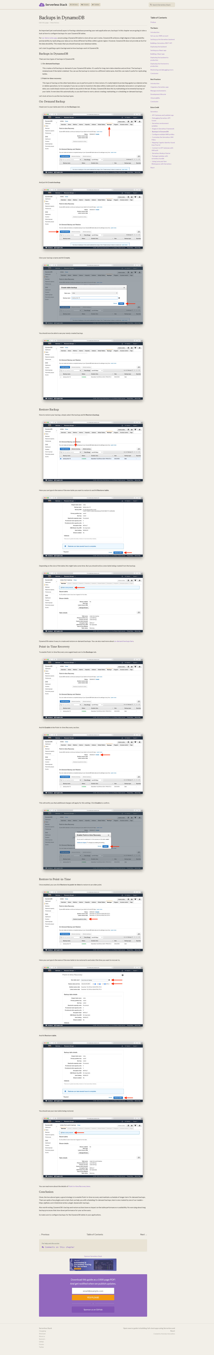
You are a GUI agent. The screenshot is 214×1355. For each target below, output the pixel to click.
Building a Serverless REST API (161, 43)
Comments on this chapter (59, 1247)
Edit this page (44, 23)
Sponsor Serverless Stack (93, 1256)
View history (54, 23)
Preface (153, 22)
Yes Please (93, 1297)
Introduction (154, 32)
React (152, 167)
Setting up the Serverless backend (162, 39)
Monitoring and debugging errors (161, 70)
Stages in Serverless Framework (163, 129)
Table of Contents (95, 1234)
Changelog (42, 1331)
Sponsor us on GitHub (93, 1309)
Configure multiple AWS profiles (163, 134)
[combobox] (162, 4)
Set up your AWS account (159, 36)
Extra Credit (154, 107)
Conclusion (154, 73)
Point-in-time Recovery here (79, 1186)
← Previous (44, 1234)
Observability (155, 98)
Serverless (154, 112)
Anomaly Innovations (168, 1334)
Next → (143, 1234)
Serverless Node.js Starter (161, 153)
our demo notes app (49, 38)
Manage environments (158, 91)
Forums (85, 4)
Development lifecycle (158, 94)
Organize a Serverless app (159, 87)
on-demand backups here (124, 641)
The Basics (154, 28)
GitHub (41, 1342)
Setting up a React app (158, 50)
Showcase (42, 1334)
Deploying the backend (158, 47)
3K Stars (75, 4)
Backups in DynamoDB (160, 132)
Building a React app (157, 54)
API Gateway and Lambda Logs (163, 115)
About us (42, 1336)
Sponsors (42, 1339)
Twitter (96, 4)
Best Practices (155, 79)
